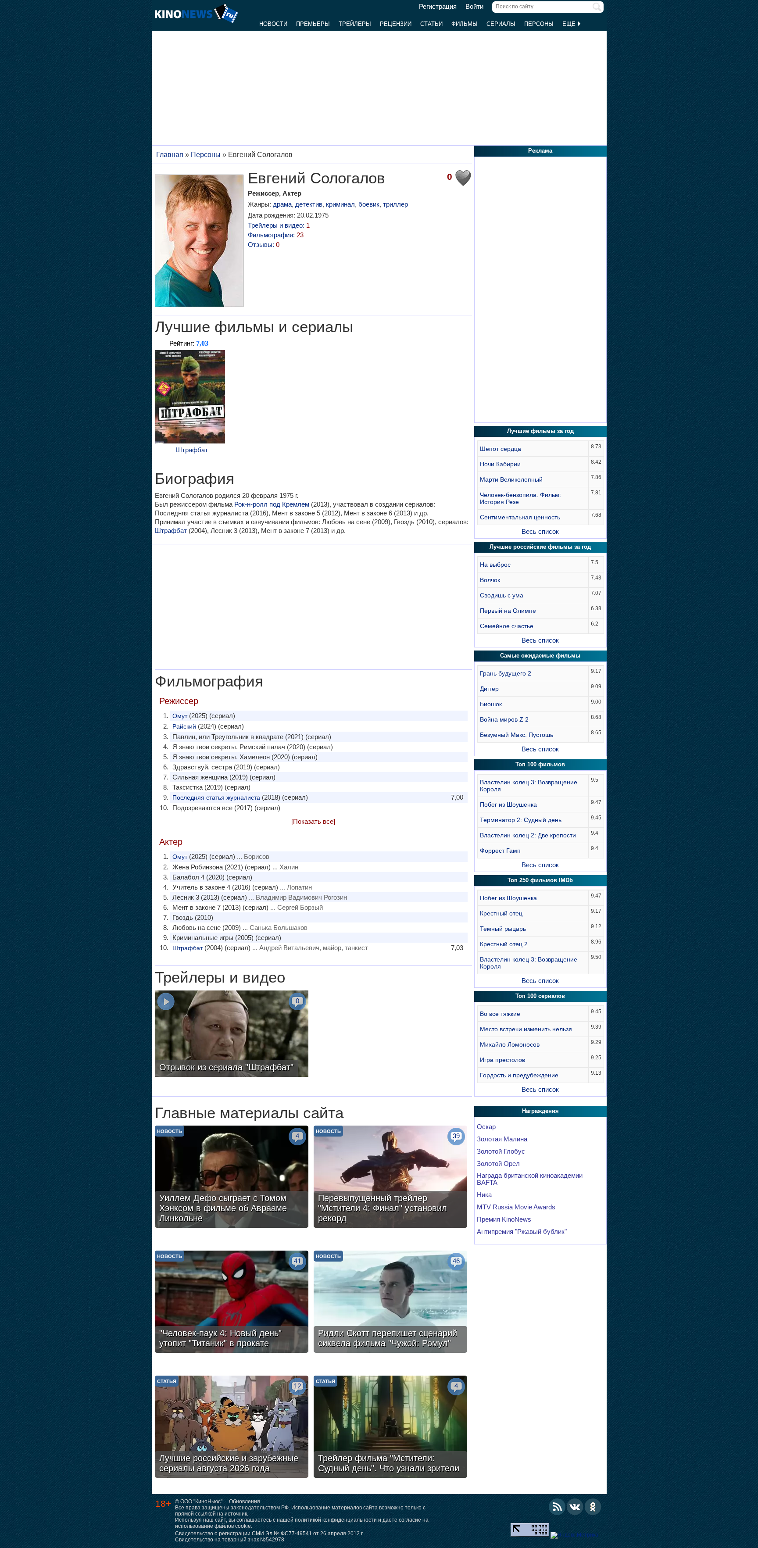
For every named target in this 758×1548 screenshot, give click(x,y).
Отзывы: (263, 244)
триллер (395, 204)
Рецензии (395, 24)
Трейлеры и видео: (279, 225)
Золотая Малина (502, 1139)
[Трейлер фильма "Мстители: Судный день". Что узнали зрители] (390, 1428)
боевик (368, 204)
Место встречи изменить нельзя (526, 1029)
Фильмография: (276, 235)
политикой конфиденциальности (336, 1520)
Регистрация (438, 6)
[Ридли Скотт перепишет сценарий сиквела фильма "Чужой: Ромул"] (390, 1303)
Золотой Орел (498, 1163)
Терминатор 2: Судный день (520, 819)
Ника (484, 1194)
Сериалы (500, 24)
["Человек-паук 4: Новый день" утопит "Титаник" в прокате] (231, 1303)
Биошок (491, 704)
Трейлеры (355, 24)
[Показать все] (313, 821)
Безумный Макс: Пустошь (516, 734)
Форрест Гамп (500, 850)
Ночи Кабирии (500, 464)
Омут (179, 715)
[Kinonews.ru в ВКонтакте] (575, 1506)
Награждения (540, 1111)
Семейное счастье (506, 625)
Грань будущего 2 (505, 673)
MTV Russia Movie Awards (516, 1207)
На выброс (495, 564)
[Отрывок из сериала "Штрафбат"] (231, 1034)
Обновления (244, 1501)
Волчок (490, 579)
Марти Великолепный (511, 479)
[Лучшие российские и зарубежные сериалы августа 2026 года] (231, 1428)
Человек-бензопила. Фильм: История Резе (520, 498)
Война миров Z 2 (504, 719)
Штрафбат (192, 450)
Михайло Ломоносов (510, 1044)
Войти (474, 6)
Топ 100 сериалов (540, 996)
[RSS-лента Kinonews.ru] (557, 1506)
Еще (569, 24)
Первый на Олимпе (508, 610)
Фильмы (464, 24)
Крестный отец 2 (504, 943)
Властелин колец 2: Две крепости (528, 835)
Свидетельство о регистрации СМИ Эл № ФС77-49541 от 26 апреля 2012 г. (269, 1533)
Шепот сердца (500, 448)
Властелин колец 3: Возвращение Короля (528, 786)
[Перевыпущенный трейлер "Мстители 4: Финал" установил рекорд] (390, 1178)
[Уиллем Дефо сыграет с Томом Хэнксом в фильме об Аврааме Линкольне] (231, 1178)
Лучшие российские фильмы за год (540, 546)
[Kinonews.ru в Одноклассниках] (593, 1506)
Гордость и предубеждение (519, 1075)
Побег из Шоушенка (508, 804)
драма (282, 204)
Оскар (486, 1126)
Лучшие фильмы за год (540, 431)
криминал (340, 204)
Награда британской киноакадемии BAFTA (530, 1179)
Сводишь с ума (501, 595)
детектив (308, 204)
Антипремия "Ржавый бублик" (522, 1231)
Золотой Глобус (501, 1151)
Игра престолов (502, 1059)
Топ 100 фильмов (540, 764)
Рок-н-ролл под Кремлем (271, 504)
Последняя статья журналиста (216, 797)
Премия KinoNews (504, 1219)
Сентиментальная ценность (520, 517)
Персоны (539, 24)
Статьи (431, 24)
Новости (273, 24)
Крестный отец (501, 913)
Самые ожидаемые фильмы (540, 655)
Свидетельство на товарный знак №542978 (229, 1540)
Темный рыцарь (503, 928)
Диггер (489, 688)
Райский (184, 726)
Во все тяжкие (500, 1013)
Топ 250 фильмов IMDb (540, 880)
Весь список (540, 531)
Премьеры (313, 24)
